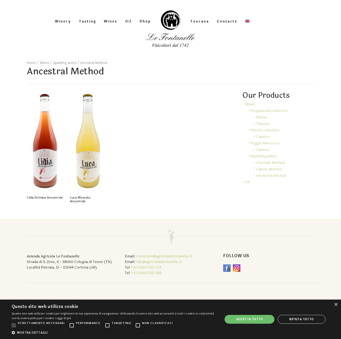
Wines (110, 21)
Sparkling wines (65, 63)
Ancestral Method (271, 175)
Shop (145, 21)
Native (261, 117)
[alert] (170, 319)
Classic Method (269, 169)
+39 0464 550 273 (146, 267)
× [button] (336, 304)
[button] (114, 333)
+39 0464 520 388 (146, 273)
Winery (63, 21)
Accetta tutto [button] (249, 319)
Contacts (227, 21)
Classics (263, 124)
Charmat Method (270, 162)
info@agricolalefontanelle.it (159, 262)
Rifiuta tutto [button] (301, 319)
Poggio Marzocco (265, 143)
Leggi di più (63, 318)
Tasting (87, 21)
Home (31, 63)
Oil (128, 21)
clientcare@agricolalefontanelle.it (164, 256)
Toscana (199, 21)
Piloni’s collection (264, 130)
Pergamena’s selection (269, 111)
